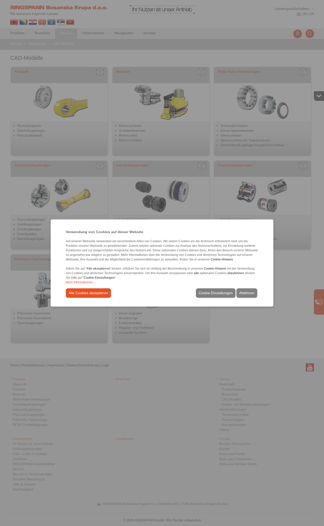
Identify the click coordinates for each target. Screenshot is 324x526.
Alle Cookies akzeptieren (88, 293)
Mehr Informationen (79, 282)
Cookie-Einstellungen (216, 293)
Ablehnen (246, 293)
